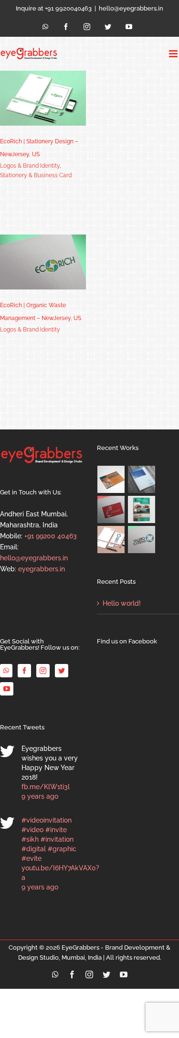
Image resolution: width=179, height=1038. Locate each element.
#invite (56, 830)
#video (32, 830)
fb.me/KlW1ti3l (45, 787)
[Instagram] (43, 670)
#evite (31, 858)
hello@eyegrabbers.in (131, 8)
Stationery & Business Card (36, 175)
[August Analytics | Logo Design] (111, 509)
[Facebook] (24, 670)
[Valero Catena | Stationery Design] (111, 539)
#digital (33, 849)
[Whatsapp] (6, 670)
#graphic (62, 849)
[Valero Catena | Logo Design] (141, 539)
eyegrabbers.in (41, 569)
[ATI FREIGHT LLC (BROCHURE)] (141, 509)
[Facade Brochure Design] (141, 479)
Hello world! (122, 603)
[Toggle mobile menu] (174, 54)
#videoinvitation (46, 820)
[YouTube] (6, 689)
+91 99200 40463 (50, 536)
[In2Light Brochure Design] (111, 479)
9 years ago (39, 796)
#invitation (57, 839)
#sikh (30, 839)
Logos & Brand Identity (30, 165)
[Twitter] (61, 670)
